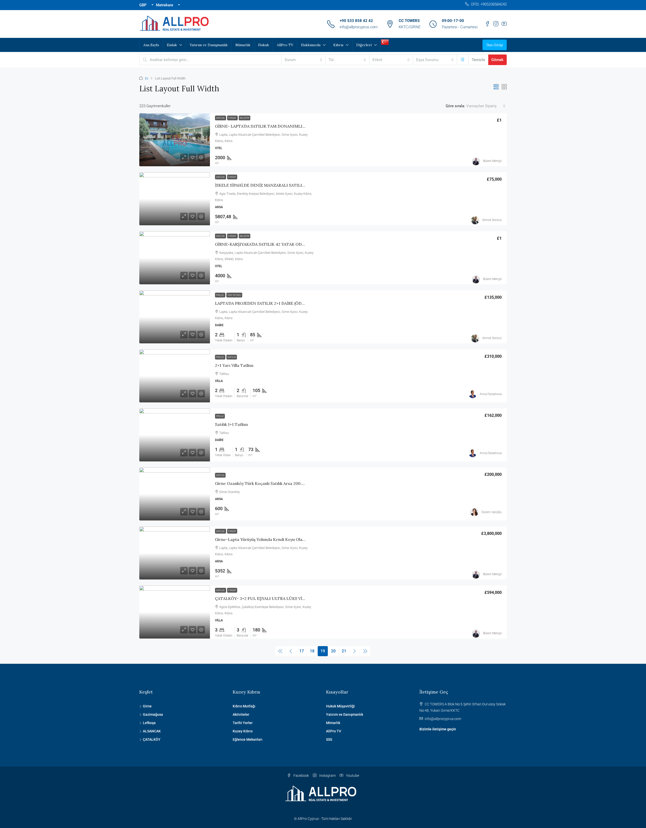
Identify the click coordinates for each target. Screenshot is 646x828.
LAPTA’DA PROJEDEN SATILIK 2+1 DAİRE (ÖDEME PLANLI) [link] (271, 303)
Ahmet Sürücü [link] (492, 220)
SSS (329, 739)
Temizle (478, 60)
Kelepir (244, 118)
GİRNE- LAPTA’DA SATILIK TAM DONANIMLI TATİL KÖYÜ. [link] (272, 126)
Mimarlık (242, 45)
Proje (220, 295)
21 (344, 651)
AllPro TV (285, 45)
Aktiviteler (241, 714)
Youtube (352, 776)
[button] (496, 87)
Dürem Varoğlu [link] (491, 512)
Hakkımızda (310, 45)
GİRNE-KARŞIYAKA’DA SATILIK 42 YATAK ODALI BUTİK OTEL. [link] (275, 244)
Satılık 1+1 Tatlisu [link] (231, 424)
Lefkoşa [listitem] (149, 723)
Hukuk (263, 45)
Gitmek (497, 60)
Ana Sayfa (151, 45)
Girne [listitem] (147, 706)
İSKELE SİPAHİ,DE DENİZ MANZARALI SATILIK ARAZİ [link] (266, 185)
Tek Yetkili (234, 295)
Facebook (301, 776)
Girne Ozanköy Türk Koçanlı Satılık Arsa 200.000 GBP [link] (266, 483)
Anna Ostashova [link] (491, 394)
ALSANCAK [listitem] (152, 731)
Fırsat (232, 118)
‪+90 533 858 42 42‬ (356, 20)
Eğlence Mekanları (247, 739)
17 (301, 651)
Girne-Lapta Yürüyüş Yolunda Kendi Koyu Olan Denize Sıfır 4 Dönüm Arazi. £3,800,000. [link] (299, 539)
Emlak (172, 45)
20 (333, 651)
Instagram (327, 776)
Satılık (220, 118)
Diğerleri (364, 45)
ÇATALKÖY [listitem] (151, 739)
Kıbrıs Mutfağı (244, 706)
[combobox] (303, 59)
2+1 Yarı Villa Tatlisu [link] (234, 365)
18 (312, 651)
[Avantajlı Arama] (463, 59)
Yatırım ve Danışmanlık (209, 45)
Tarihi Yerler (243, 723)
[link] (174, 139)
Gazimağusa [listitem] (153, 714)
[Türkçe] (385, 42)
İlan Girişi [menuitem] (495, 45)
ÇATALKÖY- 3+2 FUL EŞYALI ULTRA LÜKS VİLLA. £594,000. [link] (273, 598)
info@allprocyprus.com (359, 27)
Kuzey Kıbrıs (243, 731)
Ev (146, 78)
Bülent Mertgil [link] (492, 161)
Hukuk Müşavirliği (340, 706)
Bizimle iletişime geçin (437, 729)
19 (322, 651)
